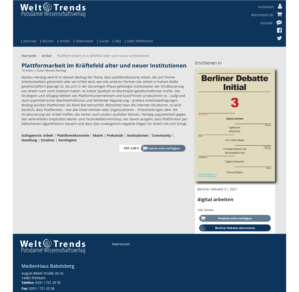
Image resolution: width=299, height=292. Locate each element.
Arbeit (48, 135)
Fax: (24, 288)
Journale (29, 41)
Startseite (28, 55)
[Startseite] (52, 9)
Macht (98, 135)
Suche (104, 41)
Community (161, 135)
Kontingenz (67, 140)
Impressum (121, 244)
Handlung (29, 140)
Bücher (48, 41)
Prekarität (115, 135)
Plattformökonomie (73, 135)
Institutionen (137, 135)
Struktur (48, 140)
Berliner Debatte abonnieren (235, 228)
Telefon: (27, 282)
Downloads (84, 41)
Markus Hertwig (55, 70)
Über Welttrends (140, 41)
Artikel (65, 41)
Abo (118, 41)
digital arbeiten (215, 199)
